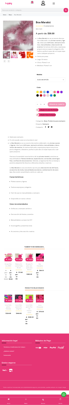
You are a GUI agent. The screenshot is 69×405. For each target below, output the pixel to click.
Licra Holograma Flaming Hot (18, 307)
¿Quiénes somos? (9, 351)
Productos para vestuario (56, 121)
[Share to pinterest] (52, 127)
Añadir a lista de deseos (49, 110)
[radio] (37, 92)
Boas (10, 15)
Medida (39, 74)
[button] (43, 399)
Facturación (7, 355)
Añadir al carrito (56, 104)
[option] (18, 36)
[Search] (66, 10)
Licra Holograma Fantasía (8, 307)
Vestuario (45, 124)
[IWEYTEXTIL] (8, 3)
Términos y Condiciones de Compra (14, 347)
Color (39, 87)
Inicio (4, 15)
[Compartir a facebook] (45, 127)
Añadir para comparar (48, 115)
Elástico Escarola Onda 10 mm (19, 266)
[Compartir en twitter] (49, 127)
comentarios (49, 26)
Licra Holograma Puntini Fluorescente (29, 308)
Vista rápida (20, 259)
